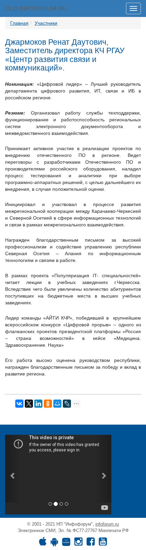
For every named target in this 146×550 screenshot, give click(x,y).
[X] (29, 404)
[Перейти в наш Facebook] (91, 543)
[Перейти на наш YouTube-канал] (103, 543)
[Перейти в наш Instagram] (78, 543)
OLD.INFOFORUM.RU (36, 8)
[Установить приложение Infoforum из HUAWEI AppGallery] (66, 543)
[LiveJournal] (67, 404)
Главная (19, 23)
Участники (46, 23)
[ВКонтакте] (19, 404)
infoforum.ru (107, 524)
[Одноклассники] (48, 404)
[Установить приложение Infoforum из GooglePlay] (54, 543)
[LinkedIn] (38, 404)
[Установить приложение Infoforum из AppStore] (43, 543)
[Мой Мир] (57, 404)
